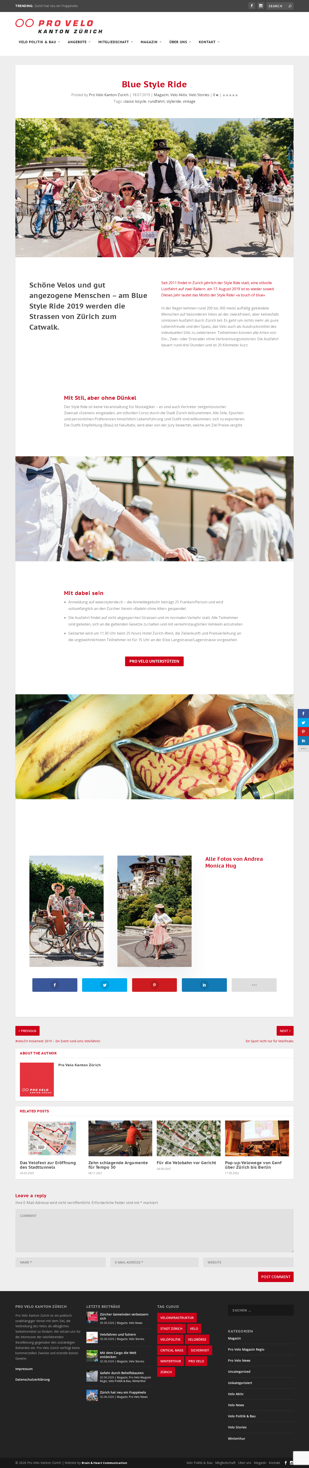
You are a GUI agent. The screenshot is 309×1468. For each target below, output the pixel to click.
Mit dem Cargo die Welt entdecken (118, 1355)
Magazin (149, 42)
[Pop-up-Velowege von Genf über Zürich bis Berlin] (257, 1138)
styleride (173, 101)
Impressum (24, 1369)
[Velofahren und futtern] (92, 1337)
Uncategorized (239, 1371)
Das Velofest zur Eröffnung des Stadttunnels (48, 1165)
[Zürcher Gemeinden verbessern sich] (92, 1317)
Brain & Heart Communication (104, 1463)
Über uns (244, 1463)
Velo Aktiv (178, 94)
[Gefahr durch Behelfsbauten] (92, 1376)
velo (194, 1328)
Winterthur (139, 1381)
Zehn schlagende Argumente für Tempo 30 (118, 1165)
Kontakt (207, 42)
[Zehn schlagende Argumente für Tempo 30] (120, 1138)
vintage (189, 101)
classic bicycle (135, 101)
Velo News (135, 1323)
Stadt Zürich (171, 1328)
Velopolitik (170, 1339)
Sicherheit (200, 1350)
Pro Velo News (138, 1397)
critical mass (171, 1350)
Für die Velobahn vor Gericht (186, 1162)
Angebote (77, 42)
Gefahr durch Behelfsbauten (122, 1373)
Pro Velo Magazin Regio (246, 1349)
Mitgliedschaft (113, 42)
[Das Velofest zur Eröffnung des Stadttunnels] (52, 1138)
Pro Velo (196, 1361)
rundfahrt (156, 101)
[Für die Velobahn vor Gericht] (189, 1138)
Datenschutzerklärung (32, 1379)
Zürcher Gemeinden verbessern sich (124, 1316)
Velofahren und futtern (118, 1334)
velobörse (197, 1339)
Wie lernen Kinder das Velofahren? (59, 6)
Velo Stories (199, 94)
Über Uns (178, 42)
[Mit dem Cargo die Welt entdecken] (92, 1355)
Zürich (166, 1372)
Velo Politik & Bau (37, 42)
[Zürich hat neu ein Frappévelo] (92, 1395)
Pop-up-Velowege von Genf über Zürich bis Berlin (253, 1165)
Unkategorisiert (240, 1383)
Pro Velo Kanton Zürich (108, 94)
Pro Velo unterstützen (154, 661)
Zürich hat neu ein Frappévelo (123, 1392)
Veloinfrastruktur (177, 1318)
